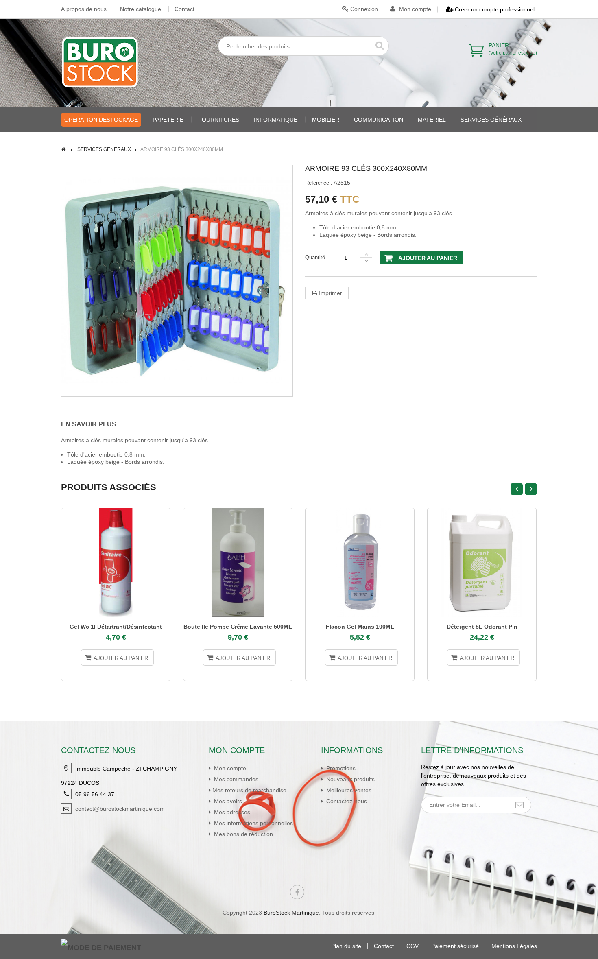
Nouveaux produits (350, 779)
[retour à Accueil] (63, 149)
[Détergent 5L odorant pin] (482, 562)
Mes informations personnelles (252, 823)
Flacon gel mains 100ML (360, 626)
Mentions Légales (514, 946)
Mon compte (414, 9)
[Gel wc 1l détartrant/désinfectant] (115, 562)
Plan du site (346, 946)
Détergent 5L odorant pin (482, 626)
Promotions (340, 768)
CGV (412, 946)
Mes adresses (231, 812)
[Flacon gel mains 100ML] (360, 562)
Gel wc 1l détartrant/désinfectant (116, 626)
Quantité (315, 257)
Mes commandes (235, 779)
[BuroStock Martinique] (100, 62)
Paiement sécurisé (455, 946)
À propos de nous (84, 9)
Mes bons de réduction (242, 834)
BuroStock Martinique (291, 912)
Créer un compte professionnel (494, 9)
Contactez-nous (346, 801)
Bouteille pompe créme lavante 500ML (237, 626)
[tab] (94, 424)
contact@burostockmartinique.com (120, 809)
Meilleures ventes (348, 790)
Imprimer (330, 293)
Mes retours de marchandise (249, 790)
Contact (184, 9)
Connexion (363, 9)
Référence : (318, 183)
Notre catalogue (140, 9)
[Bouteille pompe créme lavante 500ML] (237, 562)
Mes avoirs (227, 801)
